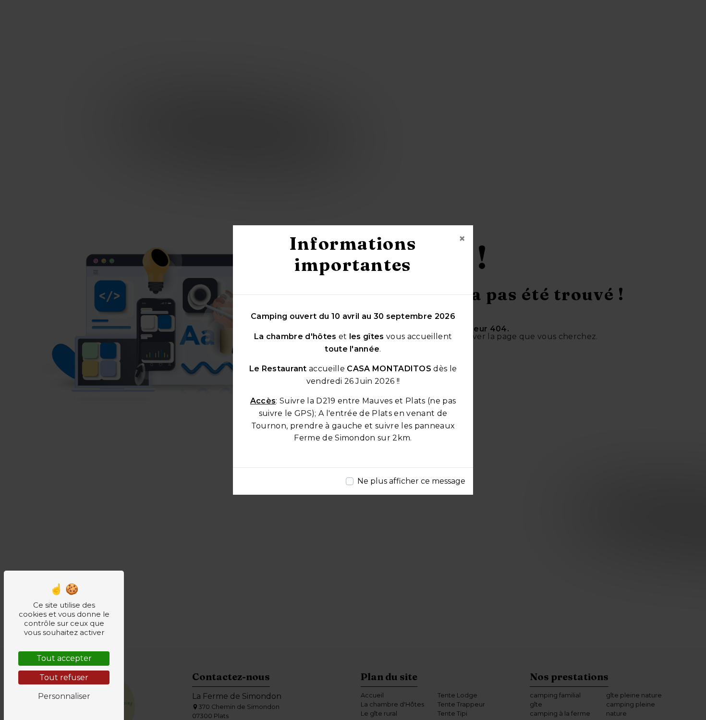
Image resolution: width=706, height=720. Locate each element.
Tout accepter (64, 658)
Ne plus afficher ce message (411, 481)
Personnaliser (64, 696)
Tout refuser (63, 677)
